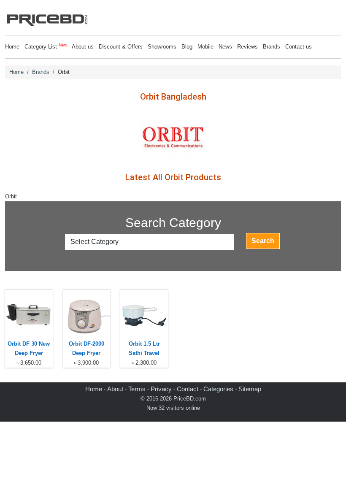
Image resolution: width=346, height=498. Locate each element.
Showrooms (162, 46)
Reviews (247, 46)
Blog (186, 46)
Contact (187, 388)
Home (12, 46)
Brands (271, 46)
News (225, 46)
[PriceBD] (47, 18)
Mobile (205, 46)
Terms (137, 388)
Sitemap (249, 388)
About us (83, 46)
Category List (45, 46)
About (115, 388)
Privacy (161, 388)
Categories (218, 388)
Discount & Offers (121, 46)
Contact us (298, 46)
